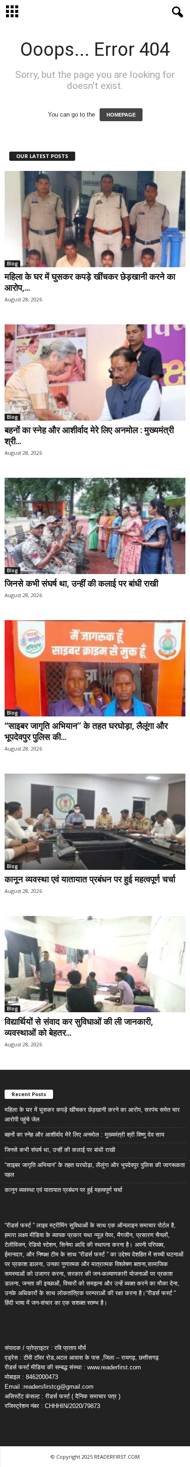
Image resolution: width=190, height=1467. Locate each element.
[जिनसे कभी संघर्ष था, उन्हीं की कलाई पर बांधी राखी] (95, 526)
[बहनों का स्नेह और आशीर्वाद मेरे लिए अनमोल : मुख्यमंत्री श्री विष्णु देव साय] (95, 372)
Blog (12, 263)
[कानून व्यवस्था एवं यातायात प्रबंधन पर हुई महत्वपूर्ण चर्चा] (95, 822)
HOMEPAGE (121, 114)
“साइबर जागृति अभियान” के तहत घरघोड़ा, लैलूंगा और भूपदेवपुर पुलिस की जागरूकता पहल (95, 1170)
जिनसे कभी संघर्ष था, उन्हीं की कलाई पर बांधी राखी (81, 583)
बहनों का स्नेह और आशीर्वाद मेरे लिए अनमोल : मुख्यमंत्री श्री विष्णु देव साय (84, 1134)
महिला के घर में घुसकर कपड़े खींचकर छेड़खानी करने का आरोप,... (90, 281)
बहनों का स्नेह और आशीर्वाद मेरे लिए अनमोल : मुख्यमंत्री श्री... (89, 435)
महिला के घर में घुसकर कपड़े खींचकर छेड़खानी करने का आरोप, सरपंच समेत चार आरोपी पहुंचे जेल (92, 1114)
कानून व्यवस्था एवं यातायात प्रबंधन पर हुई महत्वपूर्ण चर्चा (90, 879)
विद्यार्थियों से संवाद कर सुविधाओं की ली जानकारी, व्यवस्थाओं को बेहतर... (79, 1027)
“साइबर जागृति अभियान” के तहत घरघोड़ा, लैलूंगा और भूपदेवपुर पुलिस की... (86, 731)
